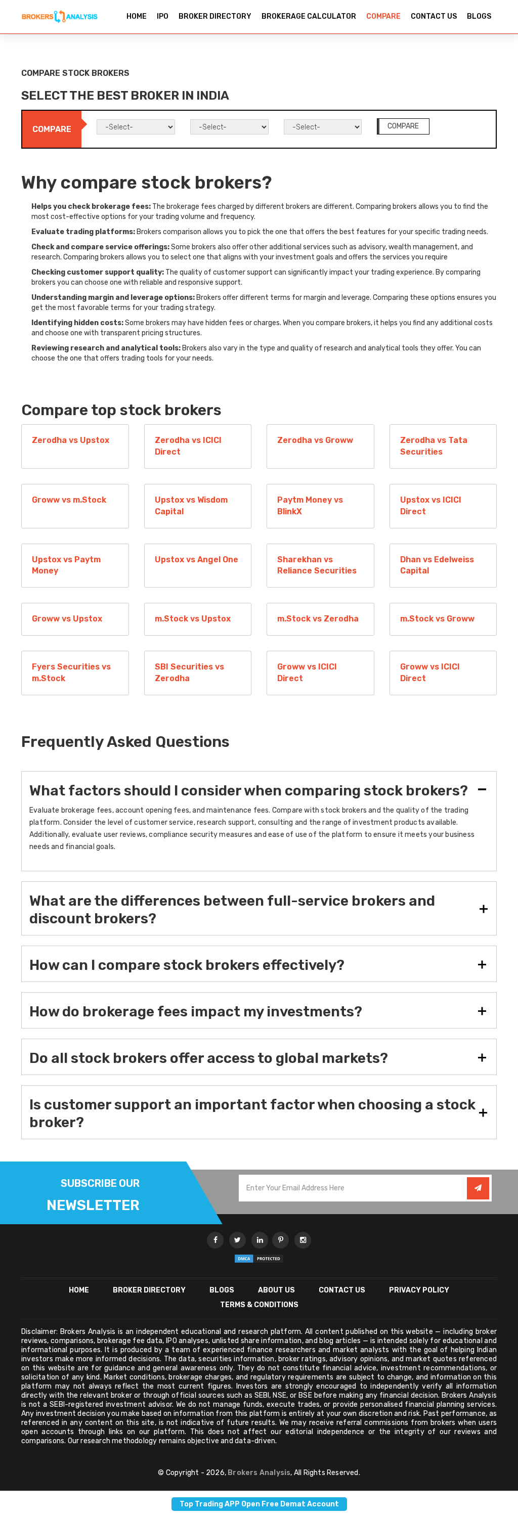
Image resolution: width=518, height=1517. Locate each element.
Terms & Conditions (259, 1305)
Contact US (342, 1290)
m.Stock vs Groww (437, 618)
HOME (136, 16)
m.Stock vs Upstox (193, 618)
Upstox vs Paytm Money (66, 565)
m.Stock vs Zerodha (318, 618)
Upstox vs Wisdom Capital (191, 505)
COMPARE (383, 16)
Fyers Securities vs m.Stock (71, 672)
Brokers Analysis (259, 1473)
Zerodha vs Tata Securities (433, 446)
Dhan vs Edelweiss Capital (437, 565)
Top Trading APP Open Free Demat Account (259, 1504)
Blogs (221, 1290)
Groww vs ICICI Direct (307, 672)
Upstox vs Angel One (196, 559)
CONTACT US (434, 16)
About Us (276, 1290)
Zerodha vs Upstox (70, 440)
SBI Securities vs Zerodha (189, 672)
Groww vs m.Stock (69, 500)
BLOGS (479, 16)
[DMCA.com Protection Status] (259, 1259)
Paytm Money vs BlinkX (310, 505)
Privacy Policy (419, 1290)
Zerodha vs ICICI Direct (188, 446)
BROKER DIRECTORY (215, 16)
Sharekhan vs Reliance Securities (317, 565)
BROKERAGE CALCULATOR (309, 16)
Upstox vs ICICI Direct (430, 505)
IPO (162, 16)
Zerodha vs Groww (315, 440)
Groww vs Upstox (67, 618)
